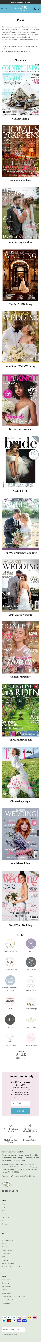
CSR (3, 1257)
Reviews (5, 1247)
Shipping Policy (7, 1293)
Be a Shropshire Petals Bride (12, 1267)
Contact (4, 1224)
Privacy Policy (7, 1303)
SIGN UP (20, 1111)
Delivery (5, 1290)
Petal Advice (6, 1286)
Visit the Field (7, 1250)
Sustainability (6, 1253)
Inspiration (5, 1214)
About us (5, 1237)
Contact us (5, 1283)
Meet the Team (7, 1240)
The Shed (5, 1217)
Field (3, 1207)
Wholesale (6, 1260)
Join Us (4, 1244)
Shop (3, 1204)
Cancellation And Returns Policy (13, 1296)
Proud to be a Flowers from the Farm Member (18, 1176)
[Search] (7, 8)
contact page (6, 49)
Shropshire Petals (11, 1335)
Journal (4, 1220)
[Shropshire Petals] (20, 9)
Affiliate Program (8, 1264)
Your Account (6, 1280)
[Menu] (2, 8)
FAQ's (4, 1211)
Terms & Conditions (9, 1300)
